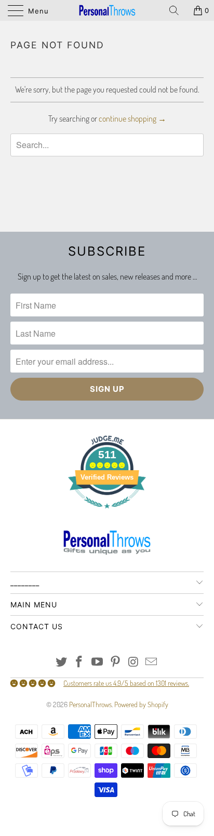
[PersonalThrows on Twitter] (61, 662)
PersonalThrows (90, 704)
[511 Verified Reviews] (107, 513)
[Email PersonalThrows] (151, 662)
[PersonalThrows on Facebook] (79, 662)
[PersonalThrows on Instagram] (133, 662)
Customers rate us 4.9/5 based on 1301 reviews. (126, 683)
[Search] (177, 10)
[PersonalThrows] (107, 10)
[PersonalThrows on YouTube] (97, 662)
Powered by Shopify (141, 704)
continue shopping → (132, 118)
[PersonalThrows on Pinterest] (116, 662)
